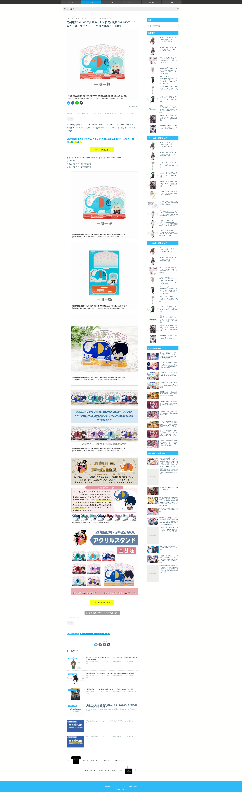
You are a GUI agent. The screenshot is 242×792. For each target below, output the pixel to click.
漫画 (171, 2)
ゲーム (131, 2)
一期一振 (107, 634)
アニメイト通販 (98, 634)
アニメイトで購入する (102, 150)
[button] (81, 103)
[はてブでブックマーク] (104, 644)
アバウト (107, 786)
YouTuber (151, 2)
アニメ (111, 2)
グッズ (91, 2)
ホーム (71, 2)
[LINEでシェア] (77, 103)
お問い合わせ (133, 786)
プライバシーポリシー (119, 786)
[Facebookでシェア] (72, 103)
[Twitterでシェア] (68, 103)
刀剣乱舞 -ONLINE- (74, 634)
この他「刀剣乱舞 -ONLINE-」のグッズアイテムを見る (102, 613)
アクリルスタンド (87, 634)
